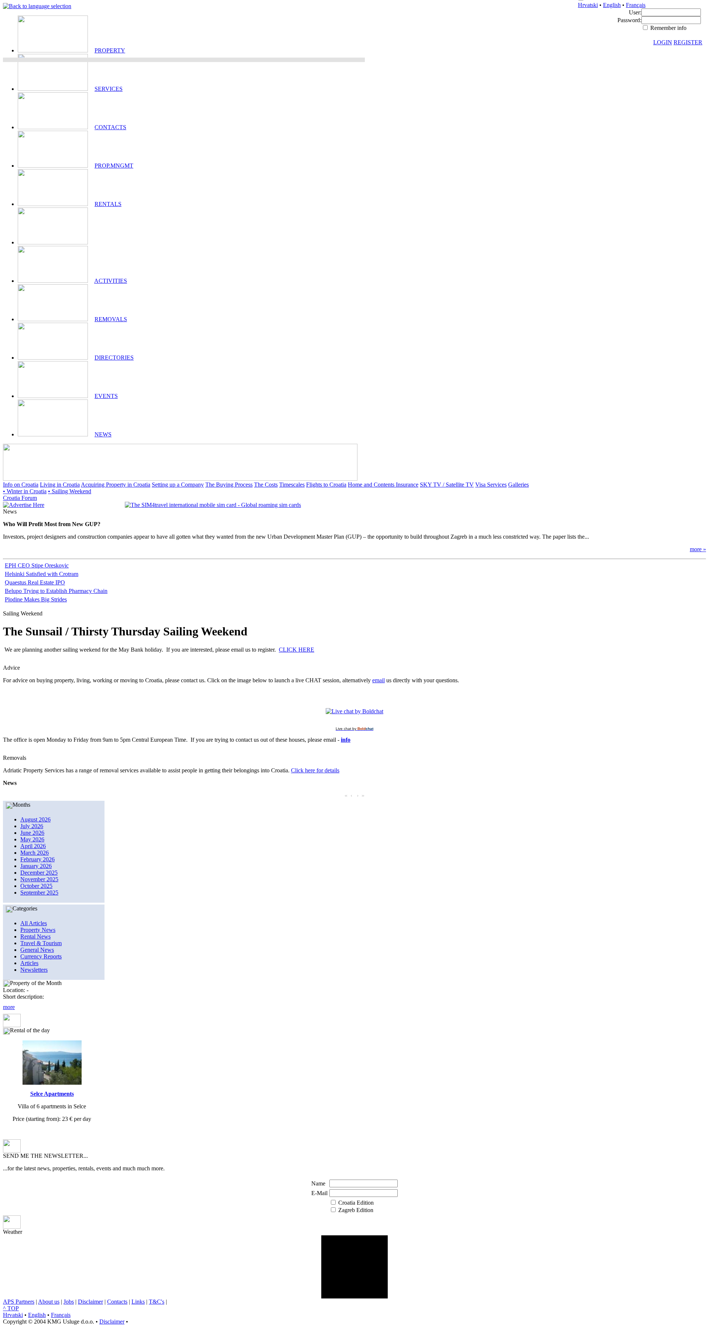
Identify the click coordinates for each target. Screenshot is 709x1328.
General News (37, 950)
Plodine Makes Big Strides (36, 599)
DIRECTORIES (114, 357)
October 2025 (36, 886)
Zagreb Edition (355, 1210)
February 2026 (37, 859)
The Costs (266, 484)
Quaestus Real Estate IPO (35, 582)
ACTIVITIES (110, 281)
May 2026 (32, 839)
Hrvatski (588, 5)
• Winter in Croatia (25, 491)
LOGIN (662, 42)
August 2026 (35, 819)
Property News (37, 930)
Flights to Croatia (326, 484)
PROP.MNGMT (114, 165)
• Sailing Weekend (69, 491)
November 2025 (39, 879)
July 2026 (31, 826)
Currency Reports (41, 956)
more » (698, 549)
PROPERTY (110, 50)
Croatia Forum (20, 498)
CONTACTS (110, 127)
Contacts (117, 1301)
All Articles (33, 923)
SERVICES (109, 89)
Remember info (667, 28)
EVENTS (106, 396)
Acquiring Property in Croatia (115, 484)
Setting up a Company (178, 484)
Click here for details (315, 770)
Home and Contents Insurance (383, 484)
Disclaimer (90, 1301)
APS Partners (18, 1301)
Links (138, 1301)
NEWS (103, 434)
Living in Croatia (60, 484)
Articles (29, 963)
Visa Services (491, 484)
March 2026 (34, 853)
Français (635, 5)
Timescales (292, 484)
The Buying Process (229, 484)
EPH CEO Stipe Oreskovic (37, 565)
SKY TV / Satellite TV (447, 484)
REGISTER (688, 42)
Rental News (35, 936)
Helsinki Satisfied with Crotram (41, 574)
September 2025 (39, 892)
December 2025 (39, 872)
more (9, 1007)
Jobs (69, 1301)
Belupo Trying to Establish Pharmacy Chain (56, 591)
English (612, 5)
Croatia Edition (356, 1203)
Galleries (518, 484)
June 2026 (32, 833)
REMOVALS (111, 319)
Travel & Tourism (41, 943)
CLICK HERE (296, 649)
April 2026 (33, 846)
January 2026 (36, 866)
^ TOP (11, 1308)
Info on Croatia (20, 484)
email (378, 680)
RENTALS (108, 204)
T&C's (156, 1301)
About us (48, 1301)
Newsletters (34, 970)
